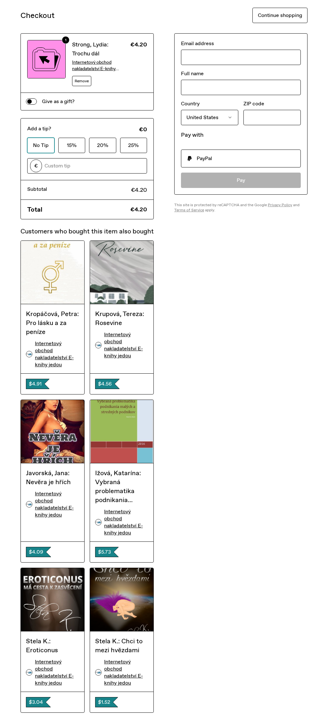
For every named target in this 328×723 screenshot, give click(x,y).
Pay (241, 180)
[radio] (241, 158)
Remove (82, 81)
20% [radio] (102, 145)
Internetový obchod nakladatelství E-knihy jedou (94, 66)
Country (190, 104)
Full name (192, 73)
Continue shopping (280, 15)
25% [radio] (133, 145)
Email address (197, 43)
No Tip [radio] (41, 145)
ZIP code (253, 104)
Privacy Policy (280, 205)
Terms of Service (189, 210)
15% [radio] (72, 145)
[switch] (31, 101)
